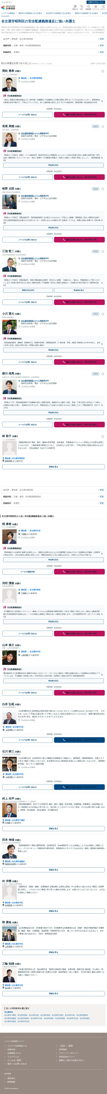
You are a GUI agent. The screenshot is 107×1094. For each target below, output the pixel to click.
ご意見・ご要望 (66, 1046)
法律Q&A (11, 1049)
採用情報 (11, 1082)
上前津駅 (25, 655)
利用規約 (63, 1049)
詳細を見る (53, 467)
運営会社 (11, 1078)
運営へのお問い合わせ (17, 1064)
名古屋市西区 (45, 1015)
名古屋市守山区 (72, 1018)
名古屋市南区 (60, 1018)
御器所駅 (9, 461)
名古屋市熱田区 (23, 1018)
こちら (49, 63)
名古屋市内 (8, 1012)
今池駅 (8, 823)
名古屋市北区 (34, 1015)
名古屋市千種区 (18, 820)
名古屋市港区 (49, 1018)
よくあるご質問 (14, 1060)
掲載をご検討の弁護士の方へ (71, 1060)
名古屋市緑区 (85, 1018)
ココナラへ (7, 2)
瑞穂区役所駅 (10, 864)
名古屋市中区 (35, 531)
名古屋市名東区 (10, 1021)
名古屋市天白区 (23, 1021)
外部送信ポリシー (67, 1057)
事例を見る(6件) (28, 290)
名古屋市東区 (35, 590)
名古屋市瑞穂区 (18, 861)
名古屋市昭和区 (36, 78)
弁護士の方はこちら (95, 2)
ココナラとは (13, 1057)
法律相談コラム (14, 1053)
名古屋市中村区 (58, 1015)
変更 (102, 39)
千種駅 (24, 534)
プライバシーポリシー (69, 1053)
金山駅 (8, 988)
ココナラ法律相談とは (17, 1046)
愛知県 (24, 78)
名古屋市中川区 (36, 1018)
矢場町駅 (9, 905)
